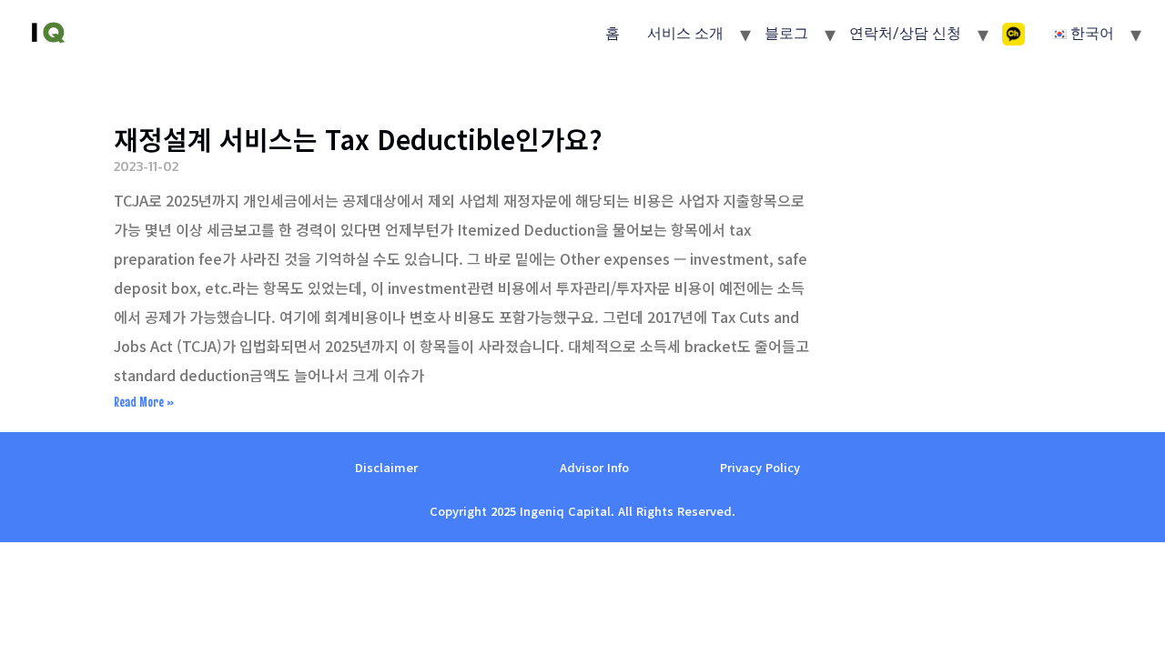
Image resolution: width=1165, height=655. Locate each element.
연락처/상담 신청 (905, 33)
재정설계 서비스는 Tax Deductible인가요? (358, 138)
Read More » (144, 401)
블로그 (786, 33)
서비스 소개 (685, 33)
